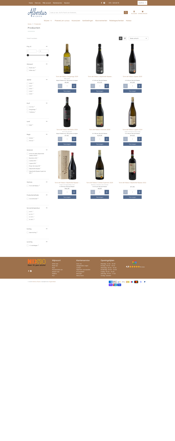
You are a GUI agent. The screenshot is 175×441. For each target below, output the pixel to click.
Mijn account (47, 3)
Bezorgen (79, 273)
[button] (120, 38)
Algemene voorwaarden (83, 269)
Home (31, 3)
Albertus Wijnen (36, 281)
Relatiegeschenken (116, 21)
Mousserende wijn (57, 269)
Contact (78, 267)
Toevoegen (67, 91)
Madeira (54, 273)
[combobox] (86, 12)
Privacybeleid (80, 271)
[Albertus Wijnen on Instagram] (104, 3)
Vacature (67, 3)
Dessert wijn (55, 271)
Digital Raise (52, 281)
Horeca (128, 21)
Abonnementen (101, 21)
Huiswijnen (76, 21)
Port (53, 275)
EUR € (141, 3)
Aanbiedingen (87, 21)
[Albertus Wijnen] (37, 12)
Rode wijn (55, 265)
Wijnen (46, 21)
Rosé (53, 267)
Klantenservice (57, 3)
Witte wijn (55, 263)
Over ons (38, 3)
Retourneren (80, 275)
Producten (37, 24)
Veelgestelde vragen (82, 265)
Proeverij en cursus (62, 21)
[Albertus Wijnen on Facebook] (101, 3)
